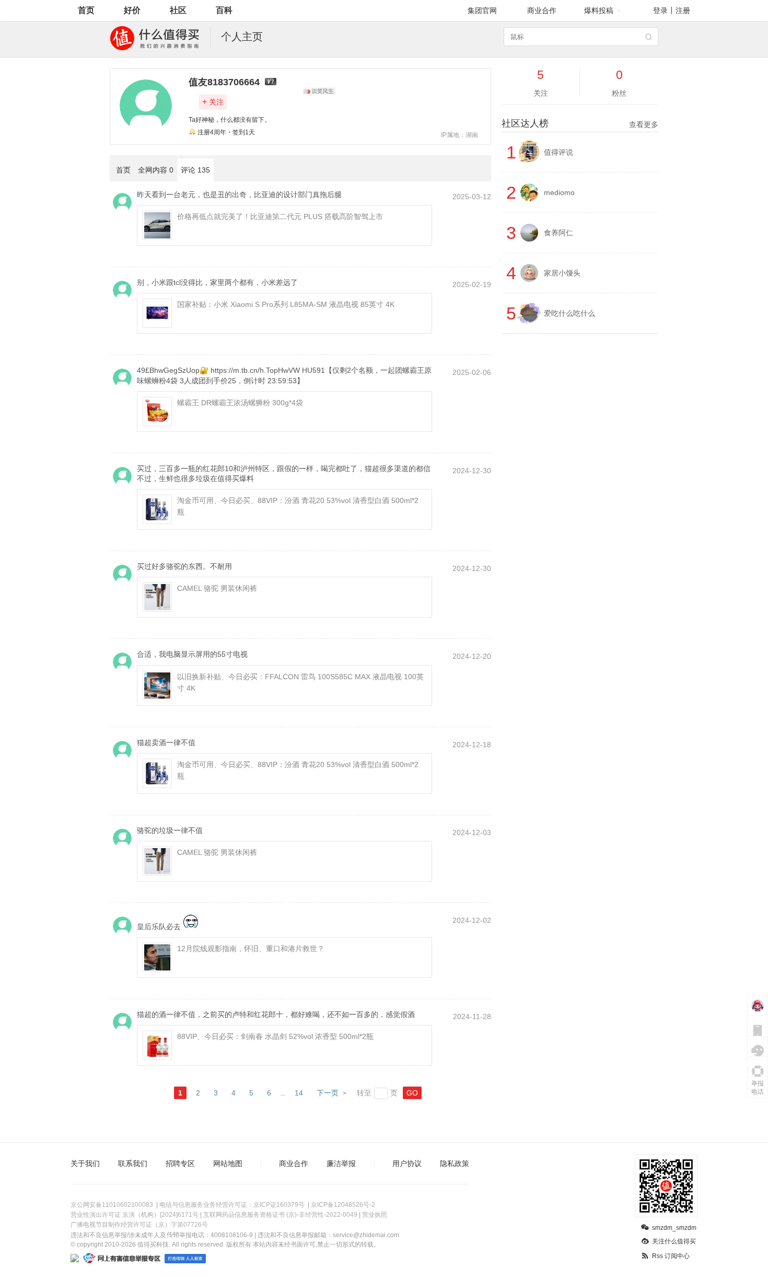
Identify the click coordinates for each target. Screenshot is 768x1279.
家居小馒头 (562, 273)
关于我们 (85, 1163)
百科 (224, 10)
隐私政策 (454, 1163)
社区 (178, 10)
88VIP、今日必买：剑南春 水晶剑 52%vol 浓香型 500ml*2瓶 (275, 1036)
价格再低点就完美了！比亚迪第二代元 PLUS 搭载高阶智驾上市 (280, 216)
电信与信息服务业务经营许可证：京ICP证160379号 (232, 1204)
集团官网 (482, 10)
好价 (132, 10)
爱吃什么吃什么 (569, 313)
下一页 (328, 1093)
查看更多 (643, 124)
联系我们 (132, 1163)
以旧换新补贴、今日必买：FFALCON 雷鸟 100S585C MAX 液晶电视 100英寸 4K (300, 682)
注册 (683, 10)
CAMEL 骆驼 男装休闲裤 (217, 588)
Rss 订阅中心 (671, 1256)
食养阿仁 (558, 233)
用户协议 (407, 1163)
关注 (213, 101)
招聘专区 (180, 1163)
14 (299, 1093)
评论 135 (195, 170)
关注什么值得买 (674, 1241)
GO (412, 1093)
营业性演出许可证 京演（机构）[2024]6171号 (135, 1214)
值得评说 (558, 152)
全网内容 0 (155, 170)
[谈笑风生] (319, 91)
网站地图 (227, 1163)
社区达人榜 (580, 123)
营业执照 (374, 1214)
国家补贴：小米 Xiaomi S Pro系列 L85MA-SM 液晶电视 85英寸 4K (285, 304)
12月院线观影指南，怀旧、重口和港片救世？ (250, 948)
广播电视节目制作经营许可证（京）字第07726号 (139, 1224)
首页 (86, 10)
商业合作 (541, 10)
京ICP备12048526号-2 (343, 1204)
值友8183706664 (224, 82)
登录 (660, 10)
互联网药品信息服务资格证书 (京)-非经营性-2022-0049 (280, 1214)
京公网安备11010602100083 (112, 1204)
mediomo (559, 192)
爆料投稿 (598, 10)
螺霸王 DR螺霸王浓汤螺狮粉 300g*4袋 (240, 402)
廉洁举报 (341, 1163)
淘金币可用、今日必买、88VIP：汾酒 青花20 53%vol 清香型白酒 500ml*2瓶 (297, 506)
